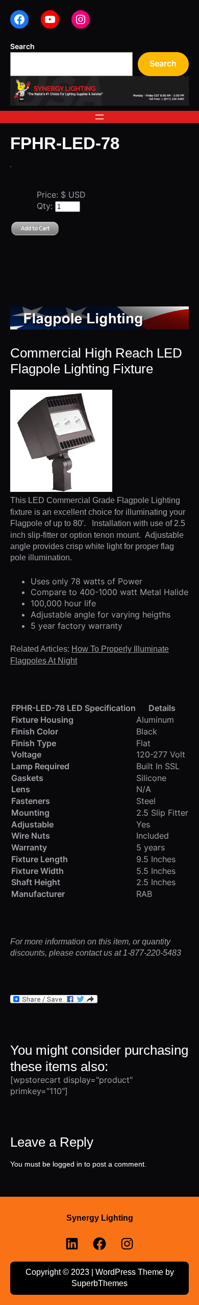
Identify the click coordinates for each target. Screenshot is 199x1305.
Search (22, 46)
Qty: (46, 206)
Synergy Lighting (99, 1217)
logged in (67, 1164)
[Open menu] (99, 117)
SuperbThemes (99, 1283)
